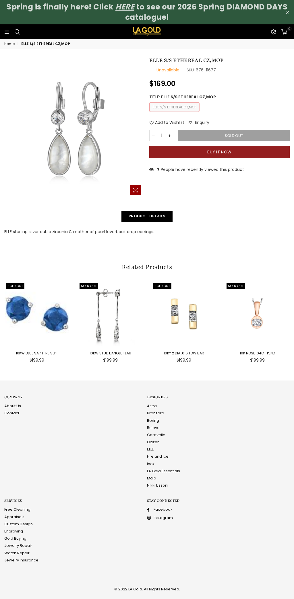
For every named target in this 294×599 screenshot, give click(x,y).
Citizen (153, 442)
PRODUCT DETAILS (147, 216)
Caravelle (156, 435)
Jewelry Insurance (21, 560)
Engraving (13, 531)
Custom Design (18, 524)
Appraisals (14, 517)
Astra (152, 406)
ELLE (150, 449)
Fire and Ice (158, 456)
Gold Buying (15, 538)
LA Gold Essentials (163, 471)
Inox (150, 464)
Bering (153, 420)
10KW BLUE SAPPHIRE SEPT (37, 353)
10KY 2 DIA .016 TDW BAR (184, 353)
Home (9, 44)
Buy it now (219, 152)
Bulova (153, 427)
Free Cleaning (17, 509)
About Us (12, 406)
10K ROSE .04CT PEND (257, 353)
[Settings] (273, 31)
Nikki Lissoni (157, 485)
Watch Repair (17, 553)
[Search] (17, 31)
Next (291, 324)
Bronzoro (155, 413)
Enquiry (201, 122)
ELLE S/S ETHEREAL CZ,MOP (174, 107)
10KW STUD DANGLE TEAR (110, 353)
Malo (151, 478)
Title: (182, 97)
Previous (3, 324)
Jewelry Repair (18, 545)
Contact (11, 413)
